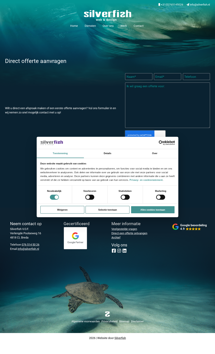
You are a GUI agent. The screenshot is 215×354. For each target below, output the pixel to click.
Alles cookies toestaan (152, 209)
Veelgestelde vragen (124, 229)
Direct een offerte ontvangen (129, 233)
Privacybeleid (109, 321)
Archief (115, 237)
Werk (123, 26)
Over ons (108, 26)
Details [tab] (107, 153)
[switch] (89, 197)
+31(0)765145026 (171, 4)
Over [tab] (154, 153)
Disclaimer (137, 321)
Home (74, 26)
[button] (189, 227)
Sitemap (124, 321)
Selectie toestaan (107, 209)
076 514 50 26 (30, 244)
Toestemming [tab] (60, 153)
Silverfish (120, 338)
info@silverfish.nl (199, 4)
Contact (139, 26)
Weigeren (62, 209)
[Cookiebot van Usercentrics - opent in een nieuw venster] (161, 142)
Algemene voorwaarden (85, 321)
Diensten (90, 26)
